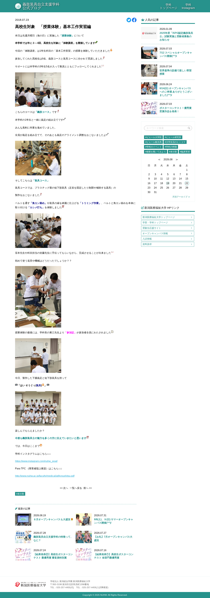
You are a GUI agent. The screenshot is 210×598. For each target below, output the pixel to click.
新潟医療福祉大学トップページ (159, 217)
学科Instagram (188, 6)
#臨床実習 (185, 151)
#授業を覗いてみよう (155, 151)
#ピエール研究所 (173, 137)
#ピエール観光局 (153, 142)
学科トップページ (168, 6)
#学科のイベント (153, 147)
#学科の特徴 (171, 147)
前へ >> (87, 488)
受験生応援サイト (152, 228)
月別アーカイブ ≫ (181, 196)
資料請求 (147, 244)
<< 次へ (64, 488)
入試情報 (147, 238)
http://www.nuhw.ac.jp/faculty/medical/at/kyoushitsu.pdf (44, 476)
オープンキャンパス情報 (155, 233)
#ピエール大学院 (153, 137)
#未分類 (173, 151)
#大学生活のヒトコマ (175, 142)
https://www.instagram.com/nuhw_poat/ (36, 461)
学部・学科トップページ (155, 222)
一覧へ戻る (76, 488)
